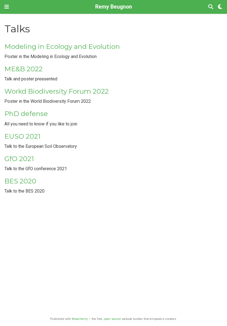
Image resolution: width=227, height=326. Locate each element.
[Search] (210, 7)
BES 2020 (20, 181)
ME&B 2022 (23, 69)
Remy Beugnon (113, 7)
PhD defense (26, 114)
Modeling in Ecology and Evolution (62, 47)
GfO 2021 (19, 159)
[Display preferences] (220, 7)
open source (112, 319)
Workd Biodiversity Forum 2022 (56, 91)
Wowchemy (80, 319)
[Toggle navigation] (6, 6)
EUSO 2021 (22, 136)
